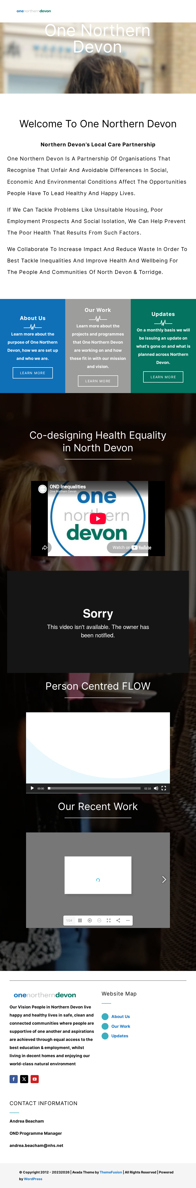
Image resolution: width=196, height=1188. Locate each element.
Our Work (120, 1026)
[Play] (32, 788)
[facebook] (14, 1079)
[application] (98, 752)
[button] (98, 752)
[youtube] (35, 1079)
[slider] (94, 788)
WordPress (33, 1179)
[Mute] (156, 788)
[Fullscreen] (163, 788)
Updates (119, 1036)
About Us (120, 1016)
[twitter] (24, 1079)
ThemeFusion (111, 1172)
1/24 (69, 920)
